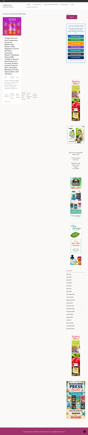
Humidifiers (64, 4)
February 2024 (70, 305)
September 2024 (70, 300)
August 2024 (69, 303)
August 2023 (69, 317)
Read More (7, 101)
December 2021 (70, 326)
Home (28, 4)
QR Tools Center (75, 43)
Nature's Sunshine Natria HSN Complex (24, 96)
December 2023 (70, 308)
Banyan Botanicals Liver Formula (12, 96)
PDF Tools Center (76, 47)
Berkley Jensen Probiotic (18, 96)
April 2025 (69, 291)
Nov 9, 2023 (6, 77)
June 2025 (68, 285)
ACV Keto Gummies (7, 95)
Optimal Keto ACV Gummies (35, 96)
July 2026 (68, 274)
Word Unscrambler (76, 54)
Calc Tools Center (76, 39)
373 (18, 77)
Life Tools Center (76, 57)
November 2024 (70, 294)
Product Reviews (32, 7)
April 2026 (69, 283)
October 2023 (69, 314)
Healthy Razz (7, 5)
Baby (72, 4)
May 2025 (68, 288)
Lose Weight (37, 4)
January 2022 (69, 323)
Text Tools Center (76, 36)
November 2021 (70, 328)
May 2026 (68, 280)
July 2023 (68, 320)
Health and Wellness (51, 4)
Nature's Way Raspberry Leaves (29, 96)
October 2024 (69, 297)
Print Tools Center (76, 50)
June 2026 (68, 277)
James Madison (13, 77)
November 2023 (70, 311)
